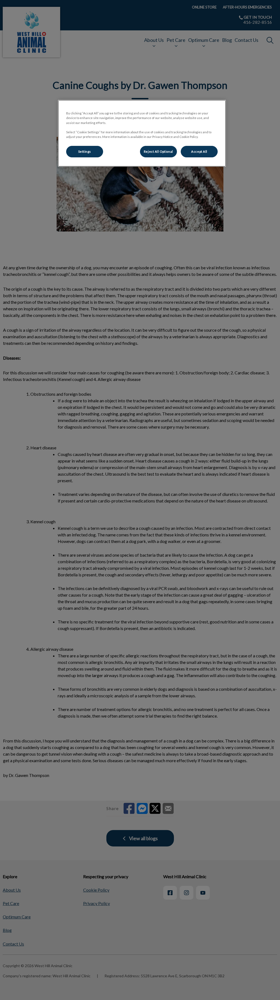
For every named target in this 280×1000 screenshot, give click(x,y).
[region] (142, 133)
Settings (84, 151)
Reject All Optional (158, 151)
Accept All (199, 151)
